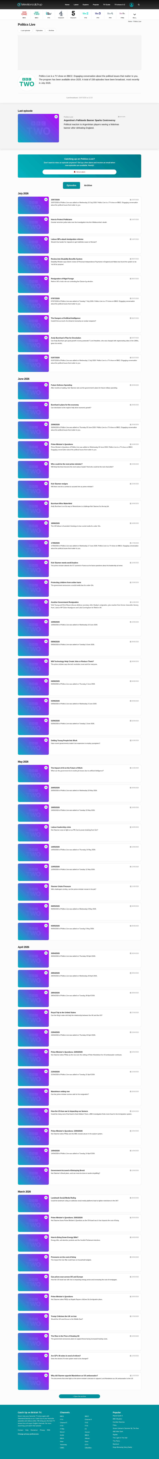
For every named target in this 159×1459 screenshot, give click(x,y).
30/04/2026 (55, 953)
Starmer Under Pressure (61, 886)
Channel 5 (63, 1422)
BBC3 (87, 1435)
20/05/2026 (55, 788)
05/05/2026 (55, 926)
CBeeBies (88, 1448)
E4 (86, 1429)
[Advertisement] (79, 52)
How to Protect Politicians (61, 219)
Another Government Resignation (65, 602)
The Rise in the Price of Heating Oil (65, 1336)
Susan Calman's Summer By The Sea (126, 1428)
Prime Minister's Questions (62, 444)
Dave (86, 1441)
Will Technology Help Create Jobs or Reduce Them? (72, 661)
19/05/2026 (55, 807)
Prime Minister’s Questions (62, 1297)
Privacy (42, 1430)
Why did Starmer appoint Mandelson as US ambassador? (74, 1376)
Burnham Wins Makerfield (61, 503)
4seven (87, 1432)
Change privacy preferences (28, 1434)
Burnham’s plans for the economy (65, 405)
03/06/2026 (55, 701)
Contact (20, 1430)
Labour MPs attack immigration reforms (67, 239)
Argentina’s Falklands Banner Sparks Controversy (89, 120)
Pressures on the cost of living (63, 1257)
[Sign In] (131, 4)
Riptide (115, 1434)
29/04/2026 (55, 973)
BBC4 (62, 1438)
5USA (62, 1435)
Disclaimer (34, 1430)
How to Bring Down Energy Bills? (64, 1237)
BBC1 (62, 1416)
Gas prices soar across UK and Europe (67, 1277)
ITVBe (62, 1429)
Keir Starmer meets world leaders (64, 563)
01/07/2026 (55, 358)
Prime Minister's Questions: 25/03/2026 (67, 1218)
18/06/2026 (55, 523)
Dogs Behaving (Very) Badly (122, 1447)
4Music (87, 1438)
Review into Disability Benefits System (66, 259)
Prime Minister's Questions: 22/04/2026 (67, 1052)
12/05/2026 (55, 867)
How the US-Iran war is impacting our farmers (69, 1111)
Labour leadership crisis (61, 827)
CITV (86, 1444)
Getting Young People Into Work (64, 740)
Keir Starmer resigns (59, 484)
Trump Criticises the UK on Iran (64, 1316)
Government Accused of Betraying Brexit (68, 1170)
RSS (48, 1430)
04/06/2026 (55, 681)
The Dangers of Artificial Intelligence (65, 318)
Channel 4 (88, 1419)
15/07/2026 (55, 200)
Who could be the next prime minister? (67, 464)
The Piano (116, 1441)
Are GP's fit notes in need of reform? (66, 1356)
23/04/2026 (55, 1032)
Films (114, 1425)
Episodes (71, 185)
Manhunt (116, 1444)
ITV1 (61, 1419)
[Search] (139, 4)
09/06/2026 (55, 642)
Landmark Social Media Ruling (63, 1198)
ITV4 (86, 1426)
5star (61, 1441)
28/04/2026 (55, 993)
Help (26, 1430)
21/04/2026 (55, 1072)
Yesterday (63, 1444)
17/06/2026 (55, 543)
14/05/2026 (55, 847)
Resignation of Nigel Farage (62, 279)
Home (130, 21)
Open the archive (80, 1396)
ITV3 (61, 1426)
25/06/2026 (55, 424)
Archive (88, 185)
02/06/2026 (55, 721)
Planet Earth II (118, 1416)
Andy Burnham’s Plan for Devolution (66, 338)
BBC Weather (117, 1419)
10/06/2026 (55, 622)
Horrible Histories (119, 1422)
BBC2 (87, 1416)
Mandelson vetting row (60, 1091)
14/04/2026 (55, 1151)
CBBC (62, 1448)
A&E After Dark (118, 1431)
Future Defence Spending (61, 385)
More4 (62, 1432)
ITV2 (86, 1422)
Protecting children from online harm (66, 582)
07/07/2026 (55, 298)
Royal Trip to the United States (63, 1012)
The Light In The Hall (120, 1438)
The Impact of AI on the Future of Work (66, 768)
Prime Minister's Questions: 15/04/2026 (67, 1131)
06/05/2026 (55, 906)
